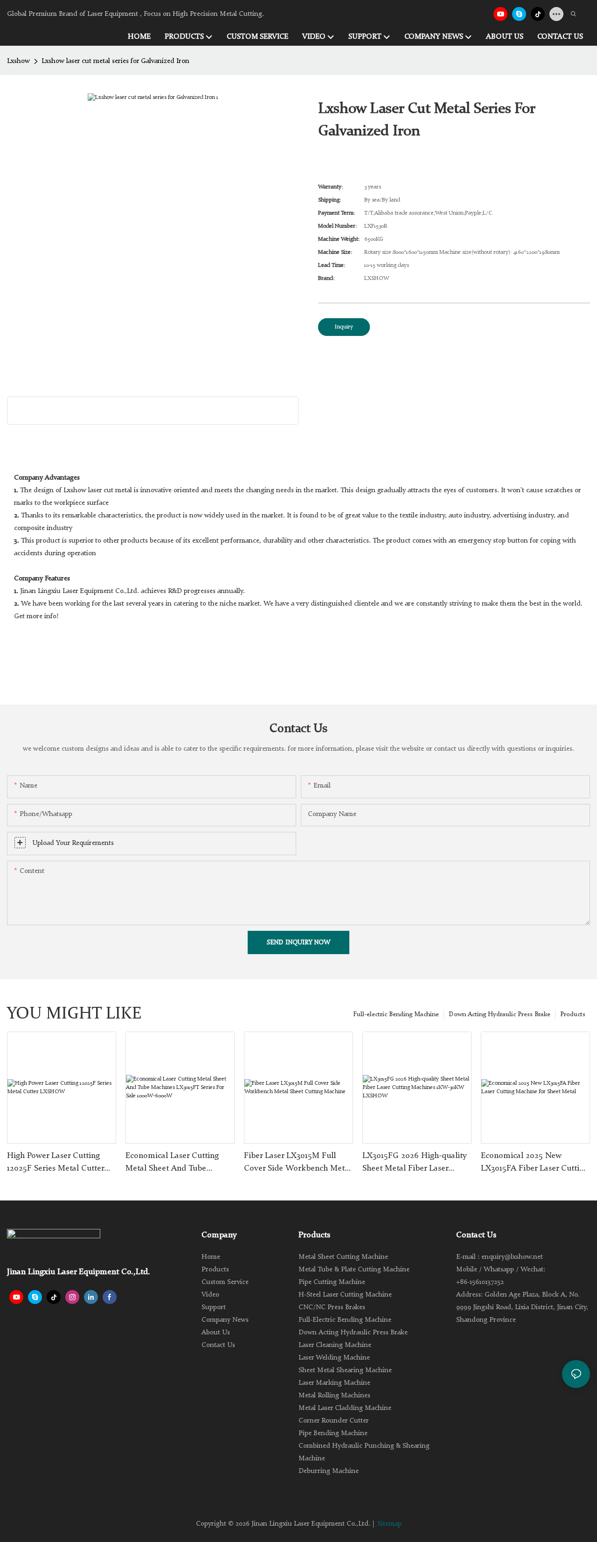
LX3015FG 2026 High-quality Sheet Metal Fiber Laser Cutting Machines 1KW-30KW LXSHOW (416, 1163)
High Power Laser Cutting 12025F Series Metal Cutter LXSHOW (55, 1163)
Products (572, 1014)
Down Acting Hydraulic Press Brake (499, 1014)
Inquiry (344, 327)
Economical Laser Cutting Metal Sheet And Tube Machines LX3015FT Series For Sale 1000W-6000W (173, 1163)
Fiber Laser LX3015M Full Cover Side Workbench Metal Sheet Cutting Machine (297, 1163)
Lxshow (18, 61)
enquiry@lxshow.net (512, 1257)
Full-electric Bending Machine (396, 1014)
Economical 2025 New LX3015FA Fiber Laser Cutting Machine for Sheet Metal (534, 1163)
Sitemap (389, 1524)
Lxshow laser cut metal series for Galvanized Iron (115, 61)
